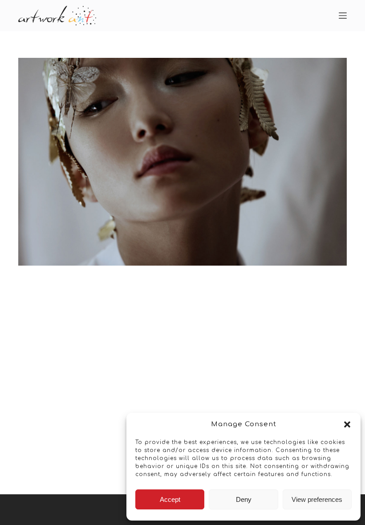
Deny (243, 499)
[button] (347, 424)
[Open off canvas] (343, 16)
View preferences (317, 499)
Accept (170, 499)
